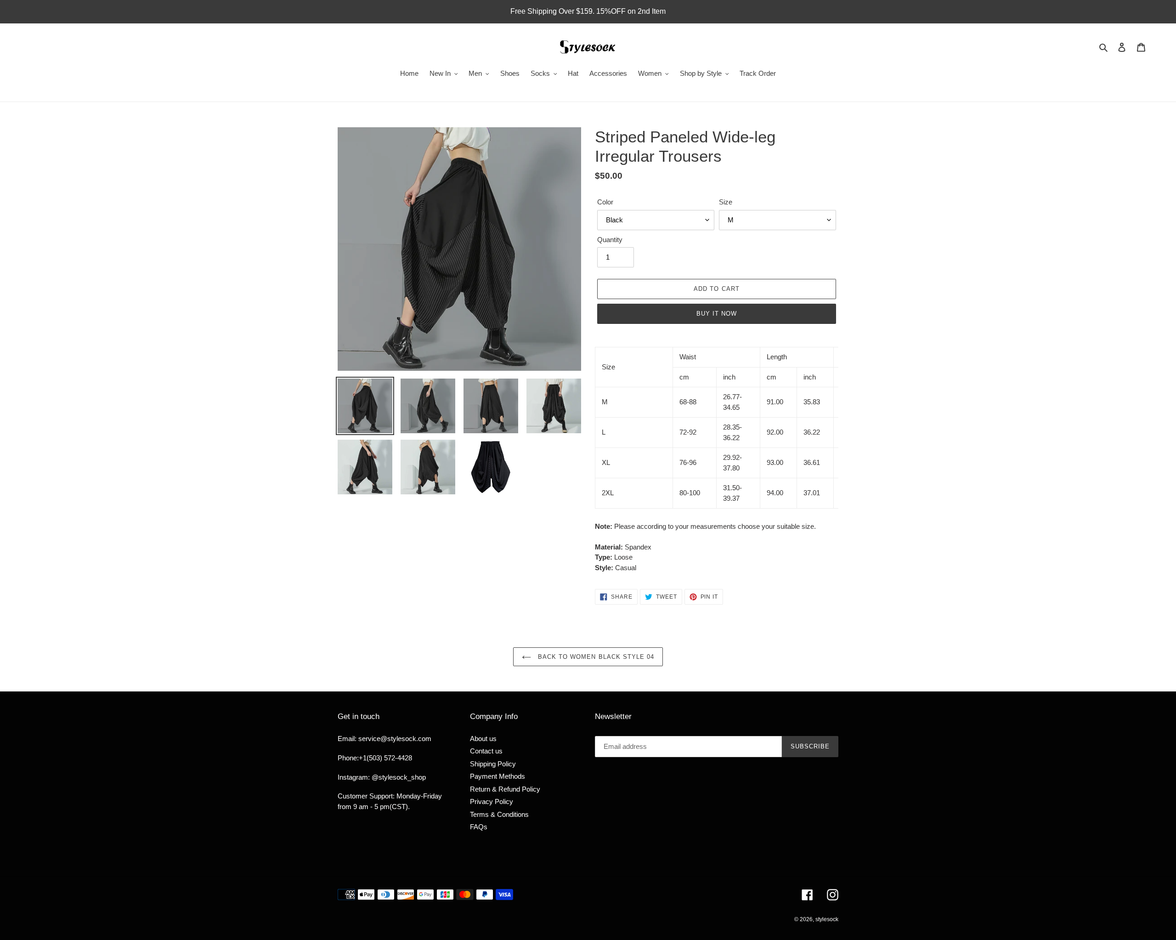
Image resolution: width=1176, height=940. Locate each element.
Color (605, 202)
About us (483, 738)
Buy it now (716, 313)
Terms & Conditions (499, 814)
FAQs (478, 827)
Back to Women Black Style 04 (595, 656)
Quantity (609, 239)
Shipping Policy (493, 764)
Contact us (486, 751)
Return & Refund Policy (505, 789)
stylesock (826, 919)
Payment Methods (497, 776)
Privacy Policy (491, 801)
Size (725, 202)
